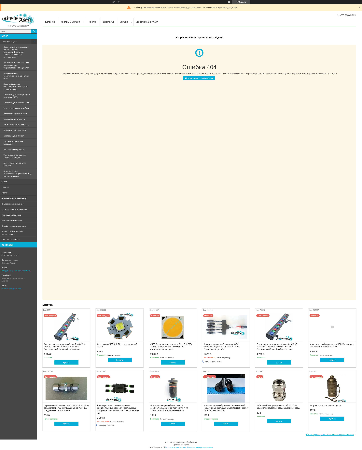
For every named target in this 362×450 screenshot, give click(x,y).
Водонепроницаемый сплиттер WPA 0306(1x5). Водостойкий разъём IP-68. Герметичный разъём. (221, 347)
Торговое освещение (11, 215)
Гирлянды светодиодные (15, 130)
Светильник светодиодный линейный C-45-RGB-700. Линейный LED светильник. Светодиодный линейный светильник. (277, 347)
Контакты (108, 22)
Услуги (4, 192)
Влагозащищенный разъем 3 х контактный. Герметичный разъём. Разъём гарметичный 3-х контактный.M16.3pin (225, 408)
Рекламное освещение (12, 220)
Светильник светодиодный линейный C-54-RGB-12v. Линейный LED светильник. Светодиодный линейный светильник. (64, 347)
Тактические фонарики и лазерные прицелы (15, 156)
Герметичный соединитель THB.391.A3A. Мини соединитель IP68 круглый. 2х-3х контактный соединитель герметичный (66, 408)
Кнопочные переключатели (200, 78)
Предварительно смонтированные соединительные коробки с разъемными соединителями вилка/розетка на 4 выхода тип (118, 409)
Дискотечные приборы (14, 149)
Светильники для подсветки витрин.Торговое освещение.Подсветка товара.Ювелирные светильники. (16, 52)
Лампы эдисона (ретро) (14, 119)
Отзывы (5, 187)
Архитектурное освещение (14, 198)
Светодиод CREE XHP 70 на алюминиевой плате (117, 345)
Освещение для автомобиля (16, 108)
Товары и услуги (9, 41)
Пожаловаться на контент (175, 447)
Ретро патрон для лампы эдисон (325, 405)
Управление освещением (15, 113)
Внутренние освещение (12, 204)
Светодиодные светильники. (17, 102)
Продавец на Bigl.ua (181, 445)
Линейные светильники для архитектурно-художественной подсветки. (16, 65)
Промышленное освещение (14, 209)
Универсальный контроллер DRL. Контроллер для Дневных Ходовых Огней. (332, 345)
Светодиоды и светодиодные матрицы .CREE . (17, 95)
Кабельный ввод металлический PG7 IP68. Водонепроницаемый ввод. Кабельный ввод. (278, 406)
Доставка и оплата (147, 22)
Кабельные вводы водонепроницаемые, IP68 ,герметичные (16, 86)
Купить (66, 362)
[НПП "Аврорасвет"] (18, 19)
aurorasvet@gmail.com (11, 288)
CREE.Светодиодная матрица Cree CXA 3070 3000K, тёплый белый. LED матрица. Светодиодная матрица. (171, 347)
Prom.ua (193, 442)
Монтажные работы (11, 239)
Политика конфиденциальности (200, 447)
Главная (50, 22)
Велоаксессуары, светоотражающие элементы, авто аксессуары (17, 173)
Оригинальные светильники (16, 124)
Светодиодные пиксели (14, 136)
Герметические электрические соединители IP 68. (17, 76)
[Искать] (34, 31)
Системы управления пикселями (13, 142)
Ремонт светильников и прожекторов (12, 232)
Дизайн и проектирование (14, 226)
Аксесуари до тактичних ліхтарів (15, 164)
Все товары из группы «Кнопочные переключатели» (330, 434)
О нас (4, 181)
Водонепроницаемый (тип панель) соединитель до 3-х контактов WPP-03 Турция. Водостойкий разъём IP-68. (169, 408)
